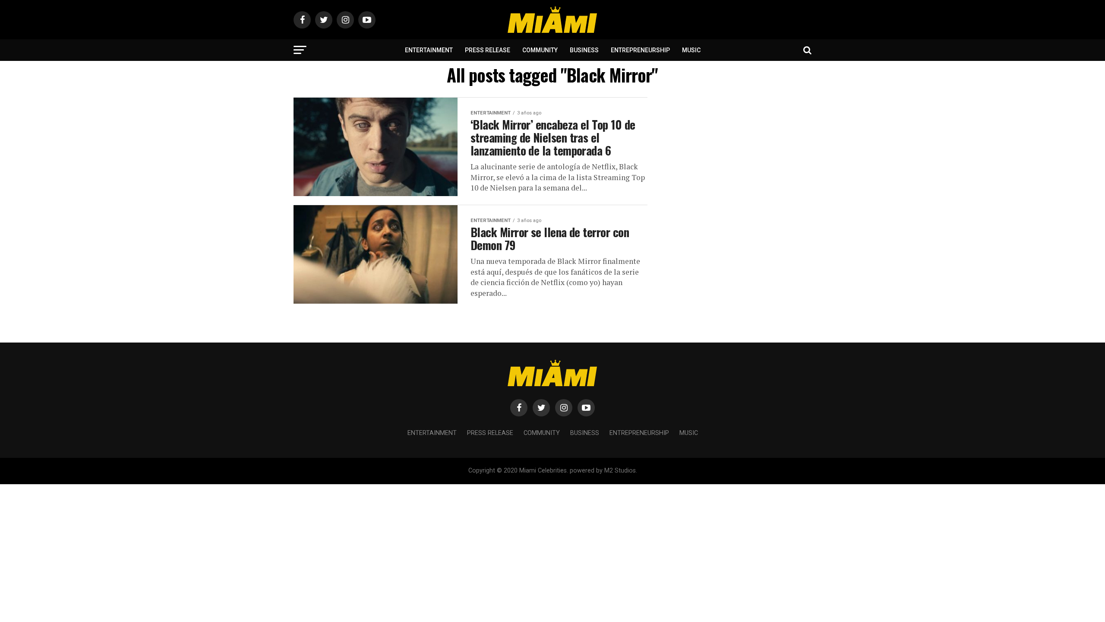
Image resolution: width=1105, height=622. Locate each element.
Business (584, 50)
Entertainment (429, 50)
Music (691, 50)
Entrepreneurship (640, 50)
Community (540, 50)
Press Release (487, 50)
